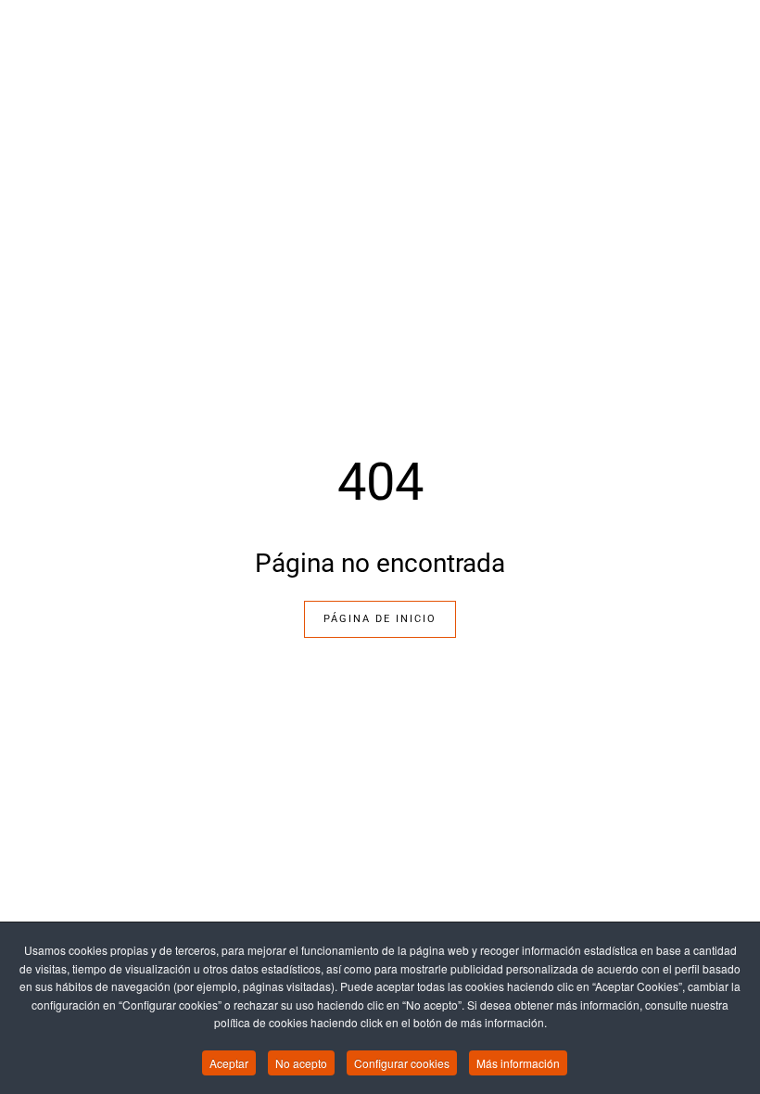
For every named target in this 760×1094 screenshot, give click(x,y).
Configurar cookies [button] (402, 1063)
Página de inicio (380, 619)
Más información (518, 1063)
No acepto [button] (301, 1063)
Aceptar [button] (228, 1063)
